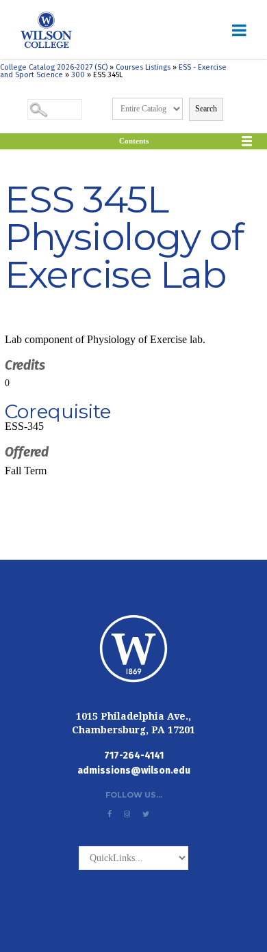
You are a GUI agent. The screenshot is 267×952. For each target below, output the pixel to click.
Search (206, 108)
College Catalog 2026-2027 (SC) (53, 67)
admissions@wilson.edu (133, 770)
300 (78, 74)
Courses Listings (143, 67)
